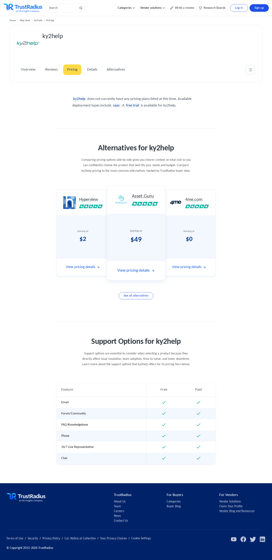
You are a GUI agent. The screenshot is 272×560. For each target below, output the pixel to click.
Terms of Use (14, 538)
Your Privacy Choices (113, 538)
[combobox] (62, 8)
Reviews (51, 70)
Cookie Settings (141, 538)
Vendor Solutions (230, 501)
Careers (119, 511)
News (117, 516)
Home (13, 20)
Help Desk (25, 20)
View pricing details (80, 267)
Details (92, 70)
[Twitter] (253, 539)
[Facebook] (243, 539)
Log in (239, 8)
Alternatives (116, 70)
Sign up (259, 8)
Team (117, 506)
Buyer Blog (174, 506)
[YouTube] (234, 539)
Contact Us (121, 520)
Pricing (72, 70)
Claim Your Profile (231, 506)
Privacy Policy (51, 538)
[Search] (81, 8)
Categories (125, 8)
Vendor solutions (150, 8)
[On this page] (250, 70)
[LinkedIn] (262, 539)
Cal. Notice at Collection (80, 538)
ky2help (38, 20)
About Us (119, 501)
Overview (28, 70)
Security (33, 538)
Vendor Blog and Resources (236, 511)
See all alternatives (136, 295)
